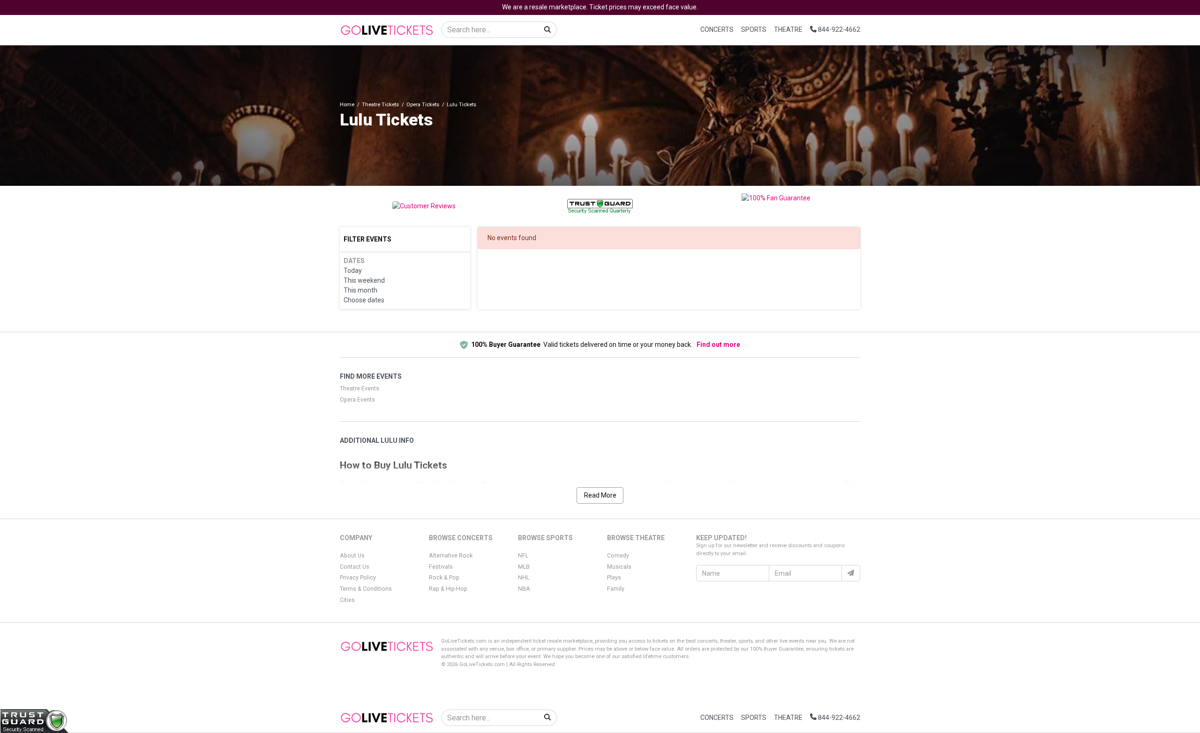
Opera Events (357, 399)
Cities (347, 600)
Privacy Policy (358, 577)
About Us (352, 555)
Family (615, 589)
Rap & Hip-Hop (448, 589)
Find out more (718, 344)
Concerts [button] (717, 29)
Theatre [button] (788, 29)
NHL (523, 577)
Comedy (618, 555)
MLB (524, 567)
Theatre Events (359, 388)
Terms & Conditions (366, 589)
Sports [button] (753, 29)
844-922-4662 (838, 29)
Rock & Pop (444, 577)
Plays (614, 577)
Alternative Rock (450, 555)
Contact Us (354, 567)
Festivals (441, 567)
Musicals (619, 567)
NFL (523, 555)
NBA (524, 589)
